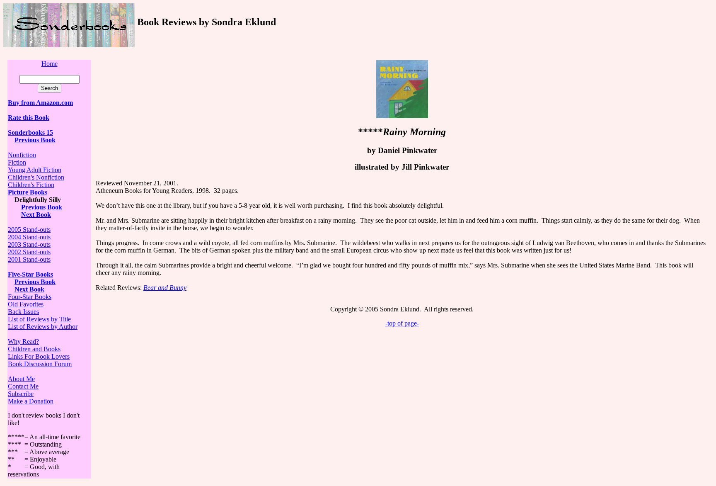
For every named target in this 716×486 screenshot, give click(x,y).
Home (49, 63)
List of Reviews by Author (42, 326)
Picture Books (27, 192)
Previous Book (35, 139)
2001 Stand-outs (29, 259)
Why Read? (23, 341)
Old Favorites (26, 304)
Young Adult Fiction (34, 169)
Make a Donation (30, 401)
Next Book (36, 214)
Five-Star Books (30, 274)
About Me (21, 378)
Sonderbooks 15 (30, 132)
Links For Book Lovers (39, 356)
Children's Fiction (31, 184)
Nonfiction (22, 154)
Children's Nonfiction (36, 177)
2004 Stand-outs (29, 237)
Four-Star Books (29, 296)
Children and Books (34, 348)
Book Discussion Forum (40, 363)
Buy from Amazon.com (40, 102)
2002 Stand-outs (29, 251)
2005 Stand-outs (29, 229)
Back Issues (23, 311)
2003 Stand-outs (29, 244)
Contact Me (23, 386)
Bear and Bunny (164, 287)
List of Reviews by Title (39, 319)
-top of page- (402, 323)
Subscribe (21, 393)
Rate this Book (28, 117)
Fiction (17, 162)
